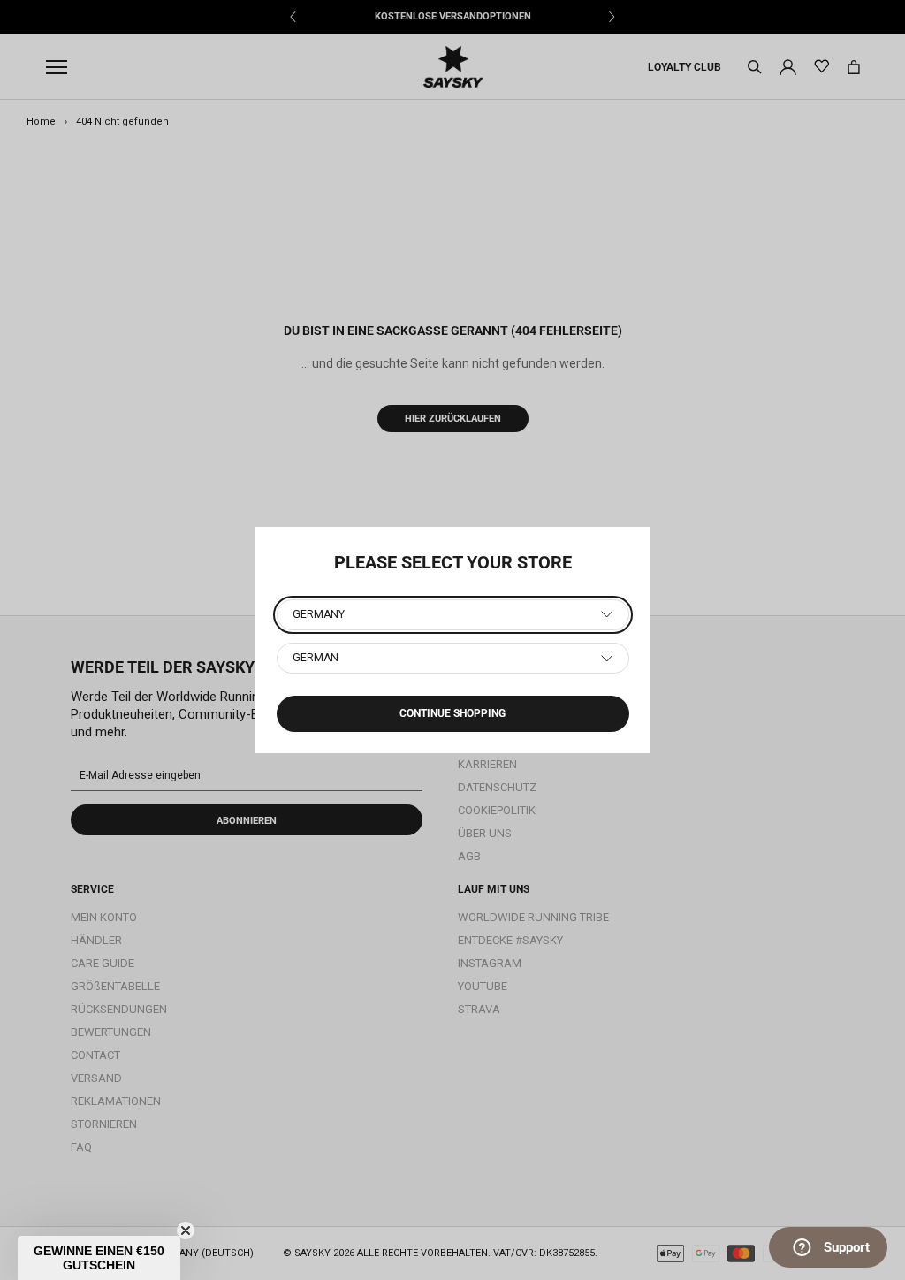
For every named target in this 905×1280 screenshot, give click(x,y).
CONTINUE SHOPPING (452, 713)
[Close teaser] (185, 1230)
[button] (99, 1258)
